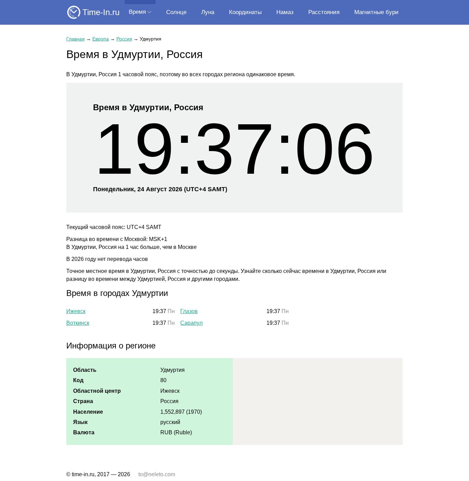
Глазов (189, 311)
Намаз (285, 12)
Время (137, 12)
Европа (100, 39)
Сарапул (191, 323)
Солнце (176, 12)
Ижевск (75, 311)
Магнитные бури (376, 12)
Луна (207, 12)
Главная (75, 39)
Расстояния (324, 12)
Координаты (245, 12)
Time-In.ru (100, 12)
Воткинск (77, 323)
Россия (124, 39)
